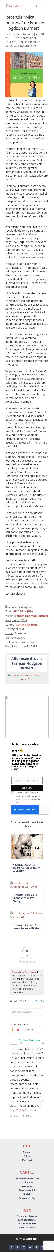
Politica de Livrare (27, 1223)
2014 (24, 620)
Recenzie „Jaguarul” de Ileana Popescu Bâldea (26, 926)
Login (41, 1000)
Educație (10, 42)
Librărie (27, 1194)
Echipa (27, 1156)
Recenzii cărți (28, 45)
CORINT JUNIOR (26, 624)
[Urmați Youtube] (30, 1247)
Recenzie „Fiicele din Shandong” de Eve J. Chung (25, 898)
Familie (22, 42)
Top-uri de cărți (27, 1190)
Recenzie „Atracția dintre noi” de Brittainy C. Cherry (26, 868)
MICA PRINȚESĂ (22, 611)
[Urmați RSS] (42, 1247)
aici (23, 992)
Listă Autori (27, 1186)
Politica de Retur (27, 1227)
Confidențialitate (27, 1219)
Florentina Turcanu (21, 34)
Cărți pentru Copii (25, 38)
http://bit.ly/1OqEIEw (23, 1110)
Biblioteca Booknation (27, 1178)
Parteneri (27, 1160)
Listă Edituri (27, 1182)
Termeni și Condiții (27, 1215)
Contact (27, 1152)
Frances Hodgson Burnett (31, 616)
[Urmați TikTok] (36, 1247)
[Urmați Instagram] (23, 1247)
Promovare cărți (27, 1198)
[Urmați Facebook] (11, 1247)
